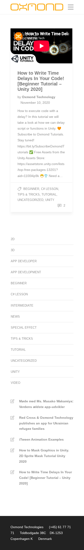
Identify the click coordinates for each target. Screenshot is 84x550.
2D (12, 239)
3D (12, 250)
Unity (49, 200)
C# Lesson (49, 189)
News (15, 316)
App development (26, 272)
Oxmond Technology (38, 97)
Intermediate (22, 305)
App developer (24, 261)
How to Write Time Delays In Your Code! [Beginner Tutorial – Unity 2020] (45, 477)
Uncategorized (30, 200)
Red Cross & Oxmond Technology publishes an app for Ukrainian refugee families (46, 423)
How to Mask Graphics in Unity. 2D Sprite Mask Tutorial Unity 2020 (44, 455)
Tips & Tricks (29, 194)
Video (15, 383)
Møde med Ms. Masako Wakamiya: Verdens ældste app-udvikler (46, 404)
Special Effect (24, 327)
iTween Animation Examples (41, 439)
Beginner (31, 189)
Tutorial (49, 194)
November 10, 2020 (35, 102)
